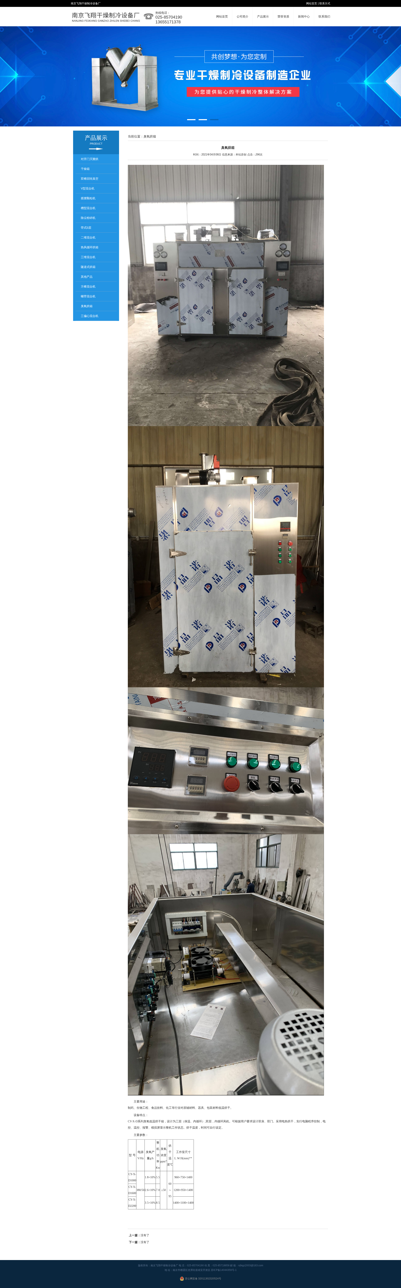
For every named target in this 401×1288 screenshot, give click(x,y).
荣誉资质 (283, 16)
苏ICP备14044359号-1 (224, 1270)
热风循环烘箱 (89, 247)
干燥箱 (85, 168)
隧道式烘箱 (88, 267)
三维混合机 (88, 257)
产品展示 (263, 16)
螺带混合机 (88, 296)
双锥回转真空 (89, 178)
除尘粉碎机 (88, 218)
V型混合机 (87, 188)
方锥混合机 (88, 286)
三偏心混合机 (89, 316)
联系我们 (324, 16)
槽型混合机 (88, 208)
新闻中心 (304, 16)
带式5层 (86, 227)
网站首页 (311, 3)
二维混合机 (88, 237)
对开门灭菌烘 (89, 159)
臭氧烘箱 (87, 306)
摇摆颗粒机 (88, 198)
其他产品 (87, 276)
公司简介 (242, 16)
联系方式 (324, 3)
